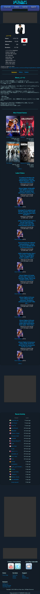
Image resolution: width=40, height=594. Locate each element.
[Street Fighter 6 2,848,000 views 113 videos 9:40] (13, 116)
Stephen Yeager (15, 433)
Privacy (24, 576)
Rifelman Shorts (15, 476)
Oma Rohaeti (14, 428)
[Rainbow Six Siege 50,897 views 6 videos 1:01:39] (27, 142)
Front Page (5, 575)
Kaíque (13, 469)
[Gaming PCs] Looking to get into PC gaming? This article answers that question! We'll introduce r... (26, 212)
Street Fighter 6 (18, 206)
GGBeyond (5, 584)
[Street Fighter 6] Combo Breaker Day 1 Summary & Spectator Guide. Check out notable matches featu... (26, 278)
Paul (12, 458)
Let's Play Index (6, 586)
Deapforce (14, 474)
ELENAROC (14, 464)
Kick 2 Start (14, 456)
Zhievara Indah (15, 436)
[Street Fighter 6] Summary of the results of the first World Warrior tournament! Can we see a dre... (26, 344)
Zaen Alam (14, 446)
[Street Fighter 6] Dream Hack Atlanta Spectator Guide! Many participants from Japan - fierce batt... (26, 323)
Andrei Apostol (14, 482)
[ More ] (20, 168)
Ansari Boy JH (14, 420)
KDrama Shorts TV (16, 440)
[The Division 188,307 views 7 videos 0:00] (13, 142)
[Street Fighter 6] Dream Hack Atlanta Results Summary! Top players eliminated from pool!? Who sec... (26, 300)
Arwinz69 (13, 438)
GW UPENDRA (15, 479)
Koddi (12, 448)
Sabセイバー (14, 451)
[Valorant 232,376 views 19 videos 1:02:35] (27, 116)
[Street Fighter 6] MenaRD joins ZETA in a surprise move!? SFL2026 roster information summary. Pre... (26, 191)
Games (26, 72)
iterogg (13, 461)
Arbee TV (13, 425)
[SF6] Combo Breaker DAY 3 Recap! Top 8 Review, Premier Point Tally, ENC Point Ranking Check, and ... (26, 223)
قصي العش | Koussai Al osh (18, 466)
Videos (21, 72)
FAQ (23, 575)
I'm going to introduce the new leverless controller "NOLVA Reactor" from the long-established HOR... (27, 180)
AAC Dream (14, 422)
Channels (15, 575)
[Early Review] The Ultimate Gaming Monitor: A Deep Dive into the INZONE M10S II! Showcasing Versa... (26, 245)
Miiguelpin (13, 430)
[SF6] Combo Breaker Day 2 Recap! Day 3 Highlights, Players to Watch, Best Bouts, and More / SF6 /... (26, 256)
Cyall (12, 443)
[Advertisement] (20, 17)
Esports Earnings (7, 585)
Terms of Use (25, 577)
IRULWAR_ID (14, 454)
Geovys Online (15, 471)
